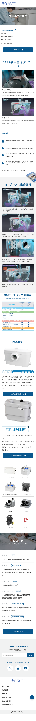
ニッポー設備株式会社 (7, 30)
